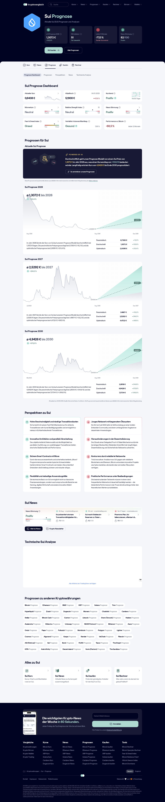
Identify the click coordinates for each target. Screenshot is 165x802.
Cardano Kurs (48, 760)
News (71, 75)
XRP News (66, 753)
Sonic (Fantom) (95, 649)
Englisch (138, 771)
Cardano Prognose (89, 760)
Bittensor (115, 624)
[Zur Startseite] (33, 4)
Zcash (52, 611)
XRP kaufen (106, 753)
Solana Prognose (88, 757)
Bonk (68, 643)
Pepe (47, 630)
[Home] (24, 771)
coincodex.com (110, 786)
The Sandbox (118, 649)
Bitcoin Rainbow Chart (130, 757)
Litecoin (89, 618)
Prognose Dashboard (32, 75)
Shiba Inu (52, 624)
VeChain (106, 637)
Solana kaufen (107, 757)
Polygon (105, 630)
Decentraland (72, 649)
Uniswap (72, 624)
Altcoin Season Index (130, 760)
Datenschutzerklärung (114, 730)
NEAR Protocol (93, 624)
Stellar (31, 618)
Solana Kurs (47, 757)
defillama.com (101, 786)
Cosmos (32, 637)
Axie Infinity (49, 649)
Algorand (51, 637)
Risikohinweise (53, 779)
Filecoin (125, 637)
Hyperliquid (33, 611)
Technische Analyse (83, 75)
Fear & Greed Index (129, 753)
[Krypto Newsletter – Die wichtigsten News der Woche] (29, 727)
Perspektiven (60, 75)
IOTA (30, 649)
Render (87, 637)
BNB (68, 605)
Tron (117, 605)
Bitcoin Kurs (47, 747)
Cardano (129, 611)
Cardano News (68, 760)
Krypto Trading (28, 757)
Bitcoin (31, 605)
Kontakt (25, 779)
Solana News (67, 757)
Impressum (33, 779)
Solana (100, 605)
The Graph (121, 643)
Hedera (132, 618)
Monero (90, 611)
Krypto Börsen (28, 750)
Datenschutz (42, 779)
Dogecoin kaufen (108, 764)
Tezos (102, 643)
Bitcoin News (67, 747)
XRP (83, 605)
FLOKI (85, 643)
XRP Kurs (46, 753)
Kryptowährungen (29, 747)
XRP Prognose (87, 753)
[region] (51, 454)
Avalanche (32, 624)
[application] (82, 212)
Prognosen (48, 75)
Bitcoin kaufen (107, 747)
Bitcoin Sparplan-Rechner (131, 750)
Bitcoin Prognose (88, 747)
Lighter (123, 630)
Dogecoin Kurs (48, 764)
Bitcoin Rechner (128, 747)
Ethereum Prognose (89, 750)
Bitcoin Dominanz (128, 764)
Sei (52, 643)
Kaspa (70, 637)
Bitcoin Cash (50, 618)
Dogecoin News (69, 764)
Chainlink (109, 611)
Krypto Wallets (28, 753)
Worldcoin (85, 630)
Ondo (31, 630)
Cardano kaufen (108, 760)
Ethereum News (68, 750)
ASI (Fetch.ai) (33, 643)
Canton (71, 618)
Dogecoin (70, 611)
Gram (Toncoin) (111, 618)
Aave (133, 624)
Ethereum (50, 605)
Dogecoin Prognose (89, 764)
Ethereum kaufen (108, 750)
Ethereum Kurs (48, 750)
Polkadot (65, 630)
